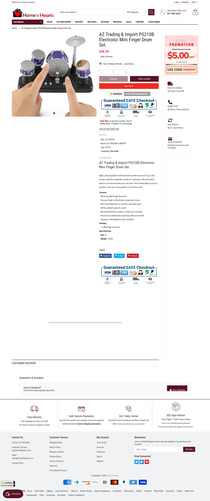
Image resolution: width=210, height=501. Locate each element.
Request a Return (57, 452)
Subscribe (189, 449)
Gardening (50, 495)
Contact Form (17, 463)
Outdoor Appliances (76, 495)
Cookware (117, 491)
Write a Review (107, 56)
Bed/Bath (117, 22)
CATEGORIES (18, 22)
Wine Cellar (158, 491)
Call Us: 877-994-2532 (21, 442)
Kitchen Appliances (102, 491)
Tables (139, 491)
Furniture (148, 491)
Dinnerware (129, 491)
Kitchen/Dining (64, 22)
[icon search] (151, 12)
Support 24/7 (173, 106)
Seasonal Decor (62, 491)
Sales (128, 22)
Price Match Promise (58, 470)
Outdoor (105, 22)
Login (176, 2)
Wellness (92, 22)
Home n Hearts (112, 475)
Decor (49, 22)
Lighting (49, 491)
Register (184, 2)
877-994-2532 (173, 13)
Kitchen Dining (86, 491)
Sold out (113, 79)
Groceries (170, 491)
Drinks (179, 491)
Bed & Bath (39, 491)
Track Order (154, 22)
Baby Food (189, 491)
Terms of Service (57, 461)
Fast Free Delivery (175, 88)
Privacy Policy (55, 456)
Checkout (101, 452)
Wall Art (74, 491)
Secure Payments (175, 142)
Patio (42, 495)
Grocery (79, 22)
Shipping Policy (56, 442)
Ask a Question (178, 390)
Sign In (99, 456)
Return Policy (55, 447)
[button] (8, 484)
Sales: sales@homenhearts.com (22, 457)
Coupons (140, 22)
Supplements (31, 495)
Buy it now (129, 86)
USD (193, 2)
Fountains (61, 495)
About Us (53, 466)
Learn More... (129, 64)
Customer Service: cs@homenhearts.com (21, 449)
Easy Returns (173, 124)
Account (100, 447)
